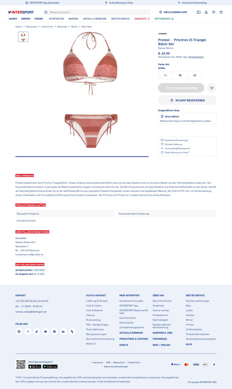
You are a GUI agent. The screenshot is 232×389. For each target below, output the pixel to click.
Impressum (97, 362)
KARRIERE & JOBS (162, 332)
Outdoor (190, 315)
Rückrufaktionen (95, 329)
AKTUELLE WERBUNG (131, 332)
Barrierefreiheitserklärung (100, 339)
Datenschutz (119, 362)
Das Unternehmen (162, 300)
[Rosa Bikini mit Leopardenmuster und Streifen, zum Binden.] (90, 90)
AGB (108, 362)
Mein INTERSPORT (129, 295)
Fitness (190, 324)
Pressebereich (160, 315)
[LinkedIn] (63, 331)
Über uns (158, 295)
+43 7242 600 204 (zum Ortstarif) (31, 300)
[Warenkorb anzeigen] (221, 12)
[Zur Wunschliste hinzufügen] (212, 88)
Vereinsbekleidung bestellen (201, 339)
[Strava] (72, 331)
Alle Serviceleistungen (197, 300)
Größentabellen (194, 329)
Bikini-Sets (87, 26)
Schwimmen (47, 26)
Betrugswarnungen (96, 334)
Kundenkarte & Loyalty (131, 300)
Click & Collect (94, 305)
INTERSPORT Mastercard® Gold (133, 311)
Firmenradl (160, 338)
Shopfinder (158, 305)
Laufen (189, 310)
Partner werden (161, 310)
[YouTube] (45, 331)
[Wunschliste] (214, 12)
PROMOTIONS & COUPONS (133, 338)
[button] (116, 175)
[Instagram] (19, 331)
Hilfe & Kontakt (96, 295)
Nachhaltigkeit (160, 320)
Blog (189, 344)
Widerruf (90, 343)
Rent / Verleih (161, 344)
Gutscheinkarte (127, 317)
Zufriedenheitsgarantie (131, 327)
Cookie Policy (134, 362)
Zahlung (90, 315)
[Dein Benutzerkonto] (206, 12)
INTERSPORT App (128, 305)
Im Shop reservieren (190, 100)
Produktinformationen (197, 334)
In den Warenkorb (184, 88)
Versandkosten (196, 56)
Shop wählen (172, 116)
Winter (189, 320)
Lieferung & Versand (97, 300)
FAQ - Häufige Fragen (97, 324)
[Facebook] (27, 331)
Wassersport (32, 26)
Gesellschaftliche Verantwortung (162, 326)
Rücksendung (93, 320)
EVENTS (123, 344)
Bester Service (195, 295)
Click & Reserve (94, 310)
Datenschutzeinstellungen (116, 366)
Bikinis (74, 26)
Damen (18, 26)
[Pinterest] (54, 331)
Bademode (62, 26)
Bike (188, 305)
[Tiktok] (36, 331)
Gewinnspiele (126, 322)
